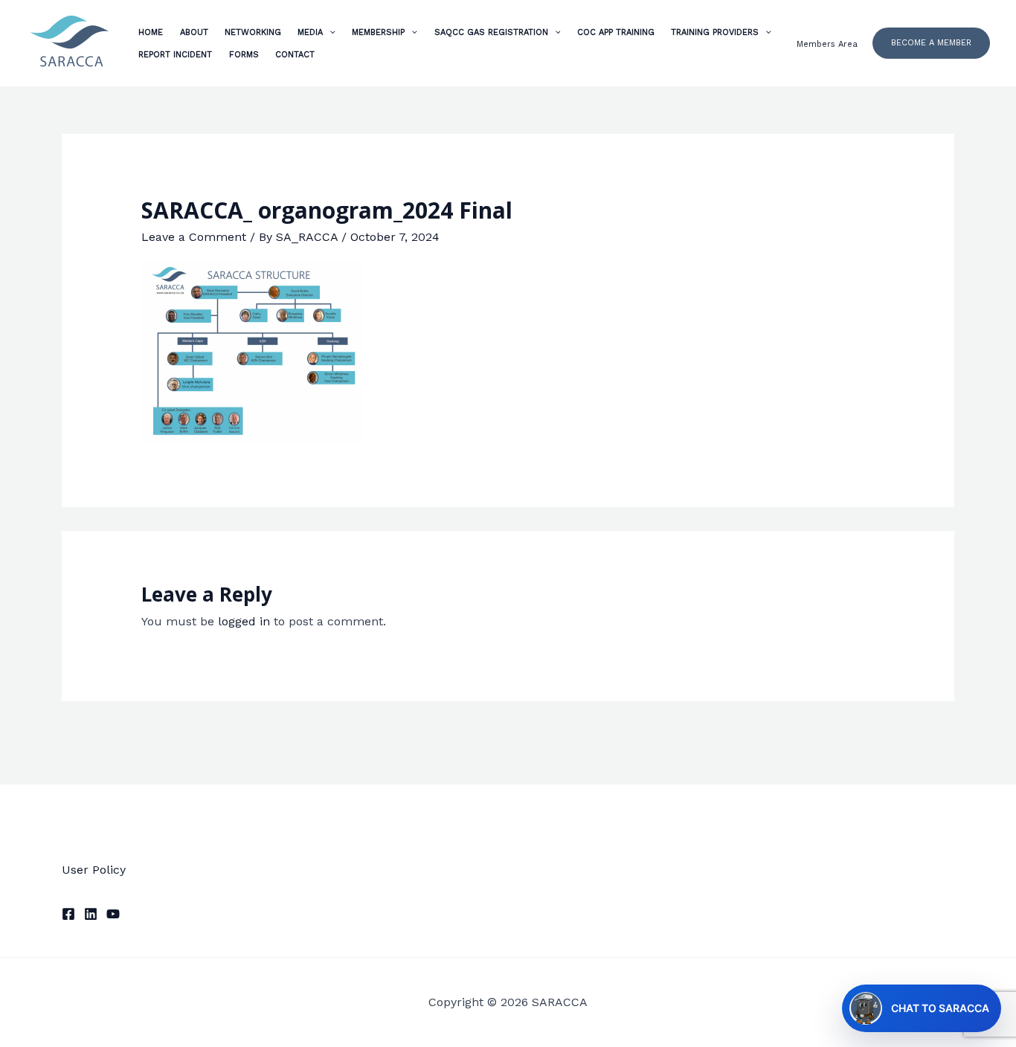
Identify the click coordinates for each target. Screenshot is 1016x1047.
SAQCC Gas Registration (491, 32)
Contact (295, 54)
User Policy (94, 870)
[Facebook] (68, 914)
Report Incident (175, 54)
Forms (244, 54)
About (194, 32)
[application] (329, 33)
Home (150, 32)
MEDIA (310, 32)
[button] (931, 43)
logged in (244, 621)
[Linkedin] (90, 914)
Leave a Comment (193, 237)
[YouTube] (113, 914)
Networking (253, 32)
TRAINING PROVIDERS (715, 32)
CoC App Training (616, 32)
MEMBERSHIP (378, 32)
